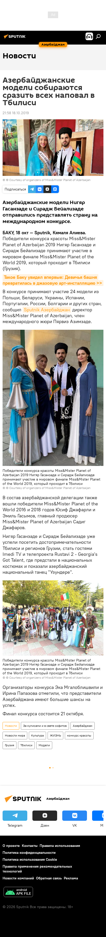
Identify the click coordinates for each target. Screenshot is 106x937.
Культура (37, 735)
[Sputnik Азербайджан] (15, 38)
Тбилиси (26, 745)
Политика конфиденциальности (29, 852)
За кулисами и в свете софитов (45, 726)
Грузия (9, 745)
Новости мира (15, 735)
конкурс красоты (79, 735)
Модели (44, 745)
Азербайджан (82, 726)
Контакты (30, 845)
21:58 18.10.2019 (16, 113)
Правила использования (60, 845)
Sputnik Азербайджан (47, 310)
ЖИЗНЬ (55, 735)
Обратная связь (49, 878)
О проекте (11, 845)
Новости (11, 726)
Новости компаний (18, 878)
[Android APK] (18, 892)
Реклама (71, 878)
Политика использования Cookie (30, 859)
